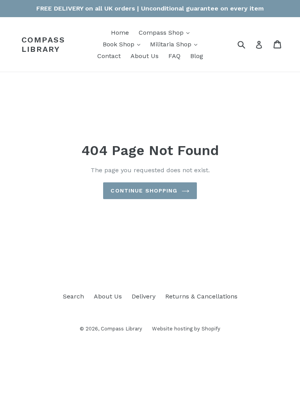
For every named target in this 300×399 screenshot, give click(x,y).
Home (120, 32)
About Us (144, 56)
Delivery (143, 296)
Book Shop (123, 44)
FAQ (174, 56)
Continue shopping (144, 190)
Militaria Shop (175, 44)
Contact (109, 56)
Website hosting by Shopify (186, 329)
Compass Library (43, 44)
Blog (196, 56)
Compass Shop (166, 32)
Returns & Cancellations (201, 296)
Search (73, 296)
